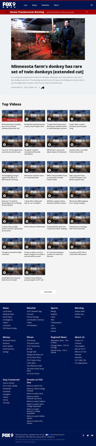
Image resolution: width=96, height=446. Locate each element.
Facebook (6, 391)
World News (7, 317)
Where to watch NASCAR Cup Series (34, 397)
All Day (29, 349)
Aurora (53, 331)
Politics (5, 322)
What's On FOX (80, 352)
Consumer (7, 325)
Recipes (78, 317)
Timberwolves (56, 322)
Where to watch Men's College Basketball (35, 405)
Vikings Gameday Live (35, 354)
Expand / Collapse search (91, 5)
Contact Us (79, 340)
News (6, 308)
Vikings (53, 311)
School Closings (33, 317)
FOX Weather (32, 325)
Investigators (8, 320)
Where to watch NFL (34, 386)
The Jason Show (33, 343)
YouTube (6, 403)
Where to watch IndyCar (36, 401)
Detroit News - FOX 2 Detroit (59, 351)
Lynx (52, 325)
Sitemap (78, 354)
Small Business (8, 349)
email (92, 435)
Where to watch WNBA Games (35, 417)
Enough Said (31, 352)
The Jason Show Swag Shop (35, 370)
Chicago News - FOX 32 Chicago (60, 346)
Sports (54, 308)
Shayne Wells (80, 311)
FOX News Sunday (10, 328)
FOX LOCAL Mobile (10, 386)
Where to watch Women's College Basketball (33, 411)
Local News (7, 311)
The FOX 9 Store (33, 373)
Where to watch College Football (36, 389)
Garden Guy (79, 314)
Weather (31, 308)
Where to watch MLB (35, 393)
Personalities (80, 346)
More (56, 5)
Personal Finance (9, 340)
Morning (79, 308)
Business (6, 343)
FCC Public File (80, 360)
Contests (78, 343)
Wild (52, 320)
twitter (88, 435)
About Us (80, 337)
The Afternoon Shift (34, 366)
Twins (53, 317)
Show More (48, 292)
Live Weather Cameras (35, 320)
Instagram (7, 394)
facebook (83, 435)
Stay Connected (11, 379)
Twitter (5, 397)
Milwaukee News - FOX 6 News (59, 341)
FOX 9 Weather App (34, 311)
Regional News (58, 337)
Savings (6, 352)
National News (8, 314)
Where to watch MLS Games (35, 422)
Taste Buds (31, 363)
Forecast (30, 314)
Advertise (78, 357)
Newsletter (7, 388)
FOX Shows (31, 340)
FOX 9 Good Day (33, 346)
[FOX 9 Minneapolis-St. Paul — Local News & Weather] (10, 5)
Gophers (54, 314)
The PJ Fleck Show (34, 357)
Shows (30, 337)
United (53, 328)
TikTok (5, 400)
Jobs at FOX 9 (80, 349)
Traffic (29, 322)
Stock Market (8, 346)
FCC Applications (81, 363)
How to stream (8, 383)
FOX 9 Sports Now (34, 360)
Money (6, 337)
